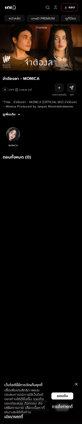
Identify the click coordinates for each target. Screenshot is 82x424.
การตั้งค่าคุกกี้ (62, 406)
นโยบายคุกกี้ (13, 416)
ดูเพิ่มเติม (9, 114)
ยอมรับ (62, 396)
